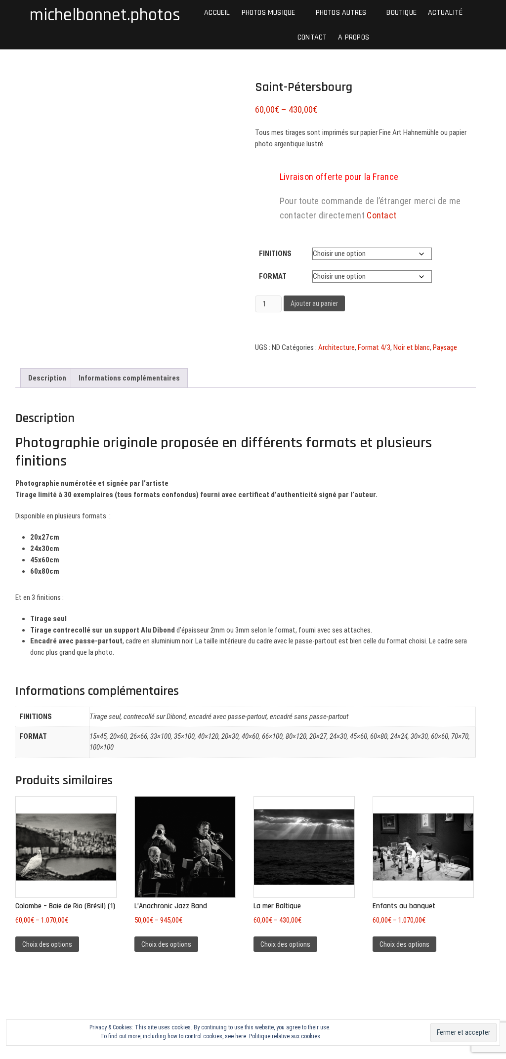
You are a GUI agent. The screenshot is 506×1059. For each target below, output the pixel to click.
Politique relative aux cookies (284, 1036)
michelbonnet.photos (105, 15)
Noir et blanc (411, 347)
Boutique (401, 12)
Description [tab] (47, 378)
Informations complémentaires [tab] (129, 378)
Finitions (275, 253)
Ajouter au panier (314, 303)
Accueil (217, 12)
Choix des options (47, 944)
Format (273, 276)
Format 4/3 (374, 347)
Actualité (445, 12)
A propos (353, 37)
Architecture (336, 347)
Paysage (445, 347)
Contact (312, 37)
